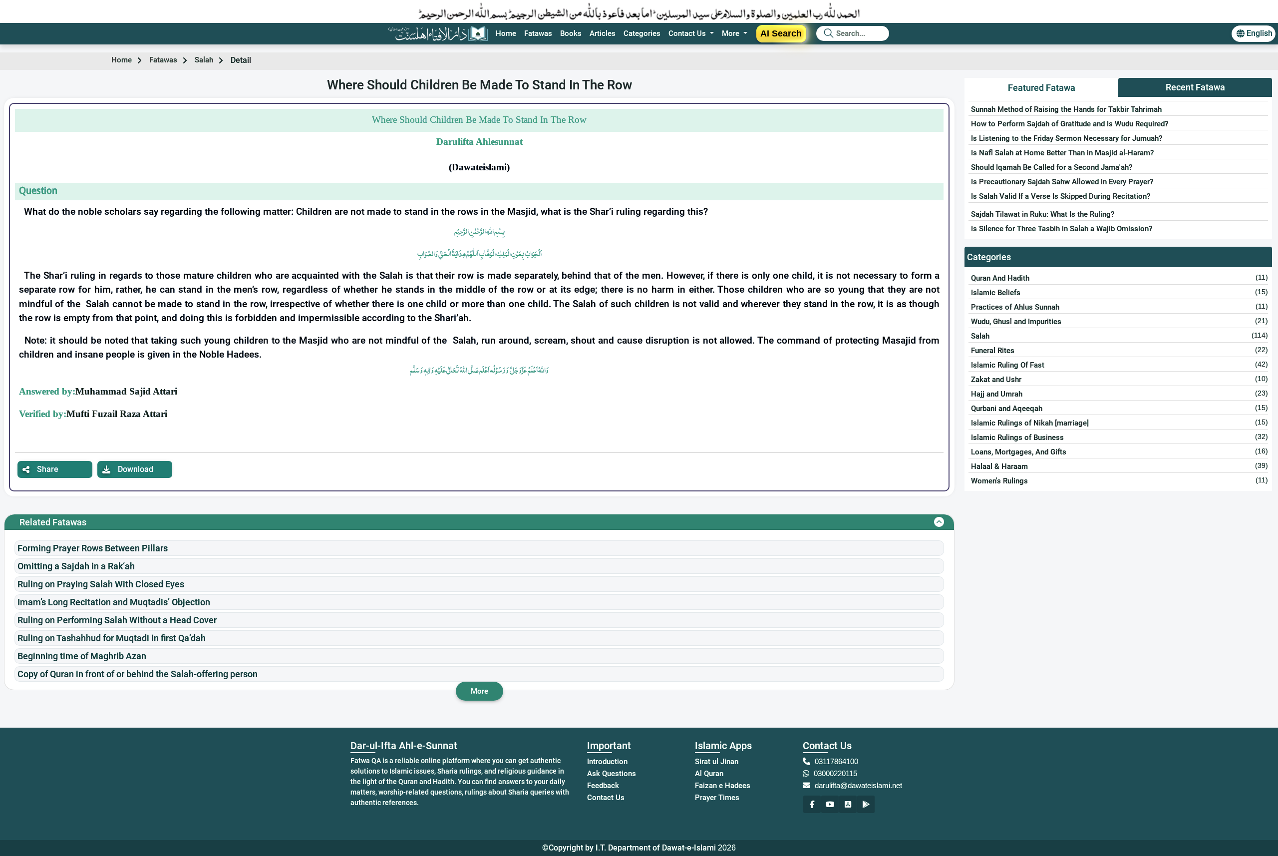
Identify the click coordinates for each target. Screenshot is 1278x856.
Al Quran (709, 773)
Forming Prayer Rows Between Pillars (92, 548)
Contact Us (606, 797)
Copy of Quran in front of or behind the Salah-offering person (137, 674)
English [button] (1260, 33)
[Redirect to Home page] (438, 33)
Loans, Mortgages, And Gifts (1018, 451)
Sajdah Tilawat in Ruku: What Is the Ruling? (1042, 214)
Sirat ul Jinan (716, 761)
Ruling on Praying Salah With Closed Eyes (100, 584)
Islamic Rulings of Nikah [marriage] (1030, 423)
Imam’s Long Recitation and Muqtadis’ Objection (113, 602)
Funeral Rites (992, 350)
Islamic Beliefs (995, 292)
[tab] (1041, 87)
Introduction (607, 761)
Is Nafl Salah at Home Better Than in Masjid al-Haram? (1062, 152)
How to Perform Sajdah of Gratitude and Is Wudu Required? (1069, 123)
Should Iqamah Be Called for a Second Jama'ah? (1051, 167)
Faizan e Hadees (722, 785)
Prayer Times (717, 797)
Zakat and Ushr (996, 379)
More (479, 691)
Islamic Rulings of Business (1017, 437)
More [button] (731, 33)
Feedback (603, 785)
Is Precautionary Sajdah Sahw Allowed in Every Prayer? (1062, 181)
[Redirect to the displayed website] (812, 804)
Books (571, 33)
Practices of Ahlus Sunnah (1015, 307)
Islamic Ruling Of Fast (1007, 365)
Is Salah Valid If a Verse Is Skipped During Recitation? (1060, 196)
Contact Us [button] (688, 33)
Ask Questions (611, 773)
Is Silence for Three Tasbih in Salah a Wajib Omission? (1061, 228)
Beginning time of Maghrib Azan (81, 656)
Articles (603, 33)
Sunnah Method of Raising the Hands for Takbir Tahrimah (1066, 109)
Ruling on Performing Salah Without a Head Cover (117, 620)
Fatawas (538, 33)
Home (506, 33)
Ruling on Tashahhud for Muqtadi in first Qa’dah (111, 638)
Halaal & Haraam (999, 466)
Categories (642, 33)
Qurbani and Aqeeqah (1006, 408)
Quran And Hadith (1000, 278)
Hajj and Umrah (996, 394)
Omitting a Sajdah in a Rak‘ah (76, 566)
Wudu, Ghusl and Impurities (1016, 321)
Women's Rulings (999, 480)
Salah (204, 59)
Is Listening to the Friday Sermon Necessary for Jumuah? (1066, 138)
